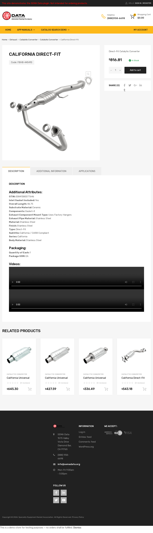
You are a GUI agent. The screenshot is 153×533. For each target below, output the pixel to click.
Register (147, 3)
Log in (82, 432)
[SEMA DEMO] (17, 19)
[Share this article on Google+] (135, 85)
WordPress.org (86, 446)
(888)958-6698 (114, 18)
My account (141, 30)
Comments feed (87, 441)
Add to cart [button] (30, 389)
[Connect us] (56, 493)
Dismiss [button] (77, 527)
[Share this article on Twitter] (129, 85)
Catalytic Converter (29, 39)
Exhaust (13, 39)
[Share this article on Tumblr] (124, 90)
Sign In (138, 3)
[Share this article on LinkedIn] (140, 85)
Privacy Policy (78, 517)
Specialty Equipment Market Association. (36, 517)
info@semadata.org (69, 464)
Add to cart (135, 70)
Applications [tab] (87, 171)
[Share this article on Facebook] (124, 85)
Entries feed (85, 437)
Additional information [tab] (51, 171)
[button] (88, 74)
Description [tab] (16, 171)
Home (8, 30)
